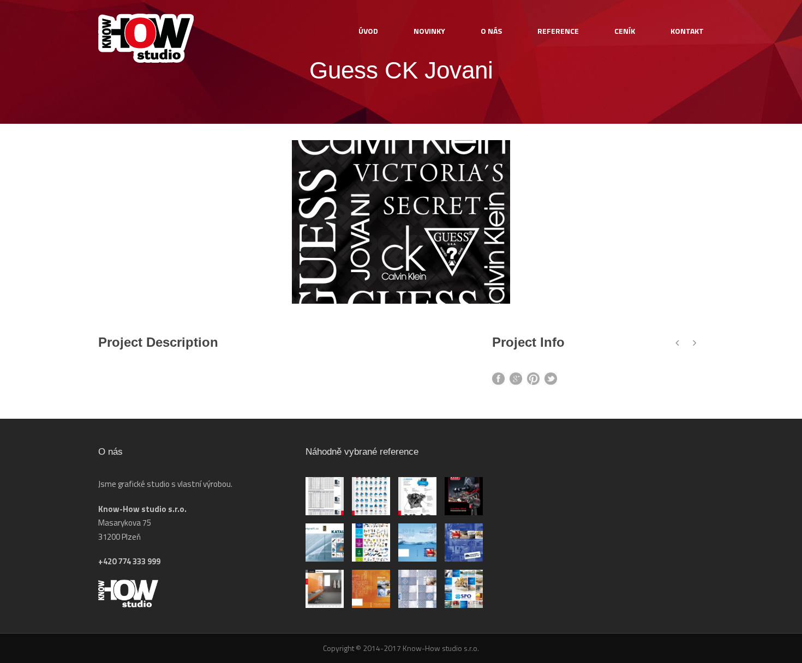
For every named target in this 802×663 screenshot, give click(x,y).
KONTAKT (687, 31)
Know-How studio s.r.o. (440, 648)
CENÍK (624, 31)
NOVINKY (429, 31)
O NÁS (491, 31)
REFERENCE (558, 31)
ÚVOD (368, 31)
